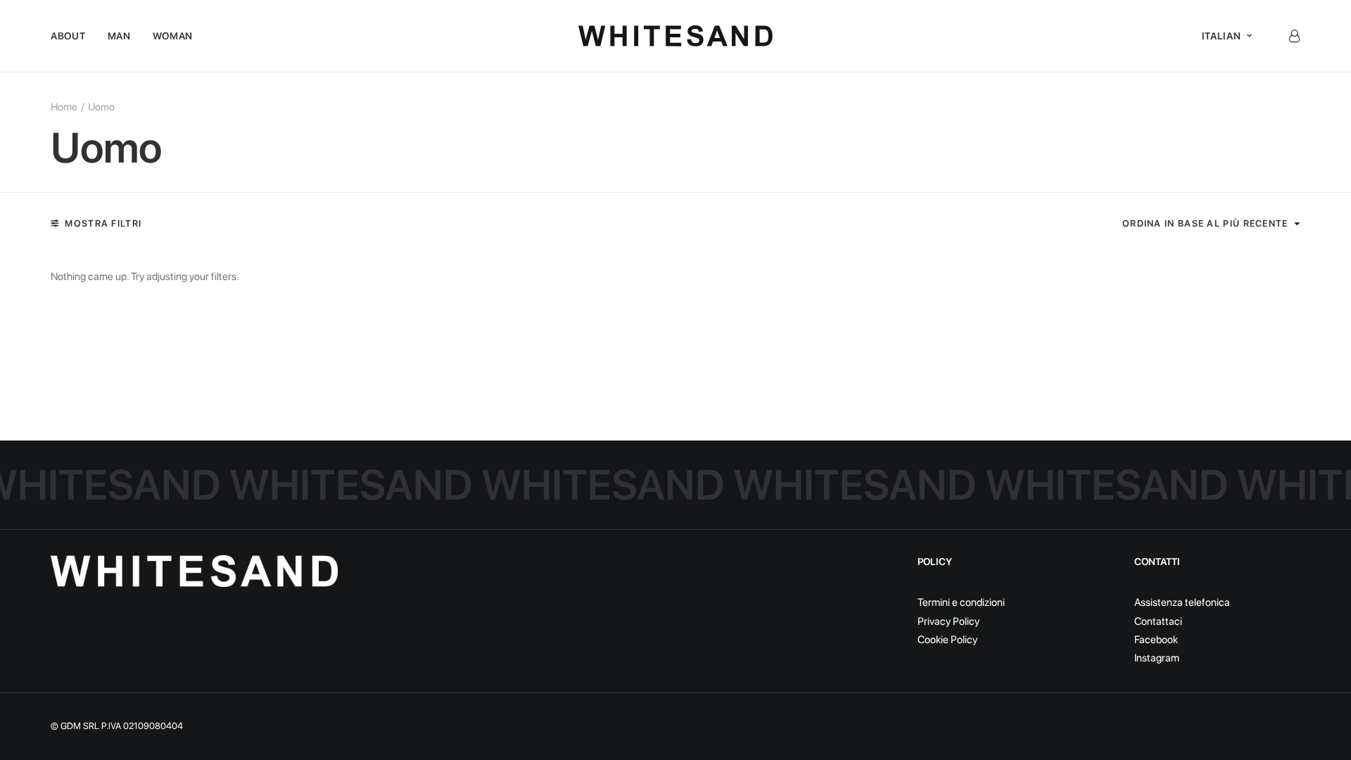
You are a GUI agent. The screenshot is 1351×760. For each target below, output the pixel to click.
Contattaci (1158, 621)
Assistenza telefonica (1182, 602)
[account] (1294, 36)
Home (64, 107)
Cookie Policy (947, 639)
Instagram (1156, 658)
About (68, 36)
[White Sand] (675, 35)
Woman (173, 36)
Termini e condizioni (961, 602)
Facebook (1156, 639)
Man (119, 36)
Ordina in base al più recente (1205, 223)
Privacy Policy (948, 621)
